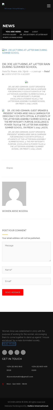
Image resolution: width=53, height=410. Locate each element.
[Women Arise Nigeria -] (13, 6)
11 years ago (36, 71)
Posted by (15, 71)
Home (26, 31)
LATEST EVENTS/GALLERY (17, 74)
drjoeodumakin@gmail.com (20, 377)
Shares (9, 168)
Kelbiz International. (38, 406)
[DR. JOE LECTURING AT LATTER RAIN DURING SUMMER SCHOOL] (26, 51)
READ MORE (9, 344)
